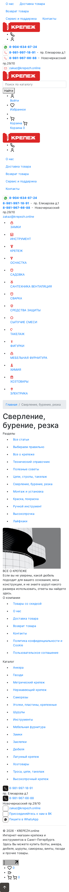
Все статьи (21, 439)
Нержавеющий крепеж (30, 690)
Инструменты (23, 719)
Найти (8, 90)
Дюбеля (18, 749)
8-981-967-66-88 (21, 798)
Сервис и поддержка (21, 18)
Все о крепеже (23, 454)
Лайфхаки (20, 521)
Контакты (49, 18)
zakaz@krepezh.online (24, 68)
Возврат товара (17, 11)
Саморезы (20, 697)
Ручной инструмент (27, 506)
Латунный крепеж (26, 756)
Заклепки (20, 742)
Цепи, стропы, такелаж (30, 476)
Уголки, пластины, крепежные (35, 704)
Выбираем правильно (28, 447)
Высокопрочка (23, 514)
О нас (10, 4)
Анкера (18, 667)
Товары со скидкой (27, 603)
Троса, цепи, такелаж (28, 771)
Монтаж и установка (28, 491)
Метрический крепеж (29, 682)
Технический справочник (31, 462)
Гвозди (18, 675)
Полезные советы (26, 469)
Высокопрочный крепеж (31, 779)
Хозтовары (21, 764)
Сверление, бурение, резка (32, 484)
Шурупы (19, 712)
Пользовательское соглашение (35, 652)
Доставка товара (32, 4)
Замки (17, 734)
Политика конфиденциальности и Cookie (37, 643)
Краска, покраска (26, 499)
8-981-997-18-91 (21, 788)
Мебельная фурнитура (29, 727)
